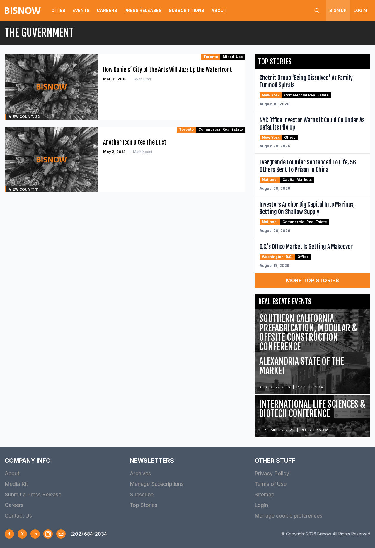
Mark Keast (142, 152)
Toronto (210, 57)
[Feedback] (61, 534)
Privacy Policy (272, 473)
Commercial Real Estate (220, 129)
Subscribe (142, 494)
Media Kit (16, 484)
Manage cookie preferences (288, 516)
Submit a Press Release (33, 494)
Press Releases (143, 10)
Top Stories (143, 505)
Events (81, 10)
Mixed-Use (233, 57)
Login (360, 10)
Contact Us (18, 516)
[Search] (317, 10)
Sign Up (338, 10)
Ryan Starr (142, 79)
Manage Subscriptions (157, 484)
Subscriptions (186, 10)
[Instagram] (48, 534)
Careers (107, 10)
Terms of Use (271, 484)
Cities (58, 10)
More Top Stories (312, 280)
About (218, 10)
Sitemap (264, 494)
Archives (140, 473)
